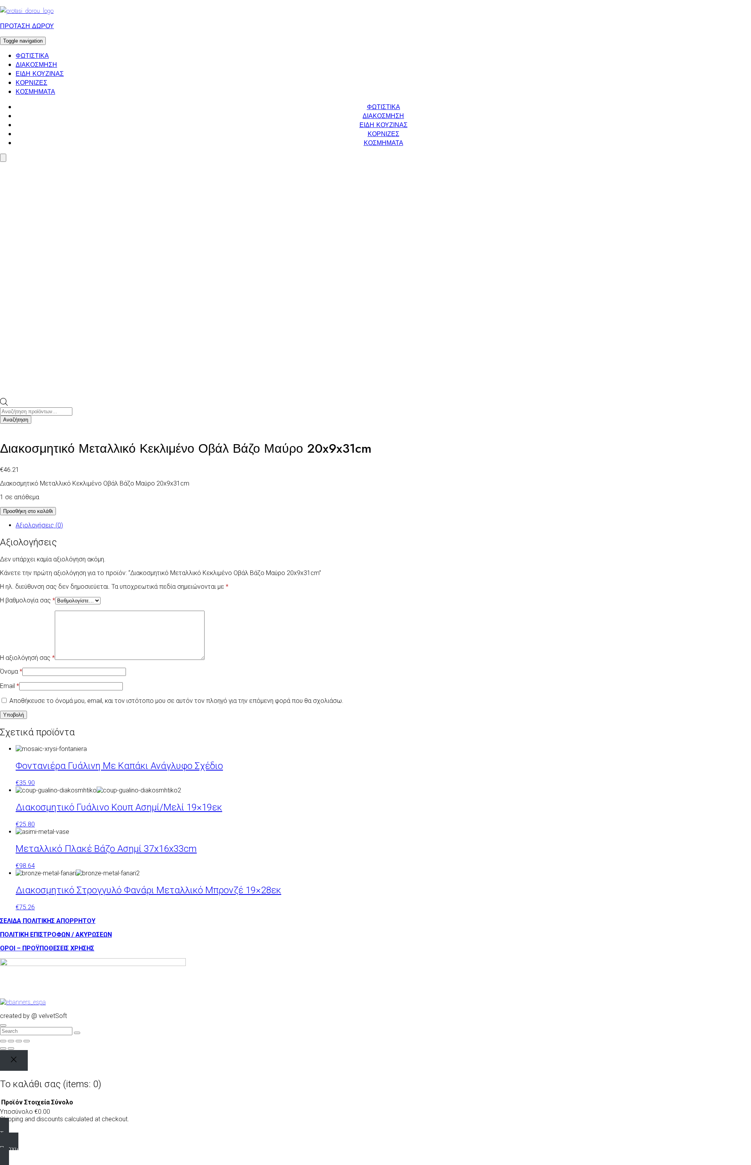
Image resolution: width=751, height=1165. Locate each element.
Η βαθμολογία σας (27, 600)
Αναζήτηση (15, 420)
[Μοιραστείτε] (19, 1041)
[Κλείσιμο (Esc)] (26, 1041)
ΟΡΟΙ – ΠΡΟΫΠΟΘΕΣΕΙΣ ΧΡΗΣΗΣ (47, 948)
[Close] (14, 1060)
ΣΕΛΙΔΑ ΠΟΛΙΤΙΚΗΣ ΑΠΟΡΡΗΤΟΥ (47, 921)
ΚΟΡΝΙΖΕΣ (31, 82)
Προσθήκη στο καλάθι (28, 511)
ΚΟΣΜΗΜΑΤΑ (35, 91)
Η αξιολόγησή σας (27, 657)
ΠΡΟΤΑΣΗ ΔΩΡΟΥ (27, 26)
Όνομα (11, 671)
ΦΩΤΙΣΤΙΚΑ (32, 55)
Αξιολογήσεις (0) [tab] (39, 525)
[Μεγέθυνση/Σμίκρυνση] (3, 1041)
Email (9, 686)
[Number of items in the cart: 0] (3, 158)
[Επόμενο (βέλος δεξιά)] (11, 1048)
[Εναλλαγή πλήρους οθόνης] (11, 1041)
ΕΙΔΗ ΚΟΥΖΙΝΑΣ (40, 73)
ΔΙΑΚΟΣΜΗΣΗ (36, 64)
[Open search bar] (4, 403)
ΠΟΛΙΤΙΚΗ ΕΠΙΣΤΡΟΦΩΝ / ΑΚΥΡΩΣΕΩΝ (56, 934)
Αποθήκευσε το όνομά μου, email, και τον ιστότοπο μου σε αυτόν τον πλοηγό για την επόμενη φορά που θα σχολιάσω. (176, 700)
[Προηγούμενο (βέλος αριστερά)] (3, 1048)
